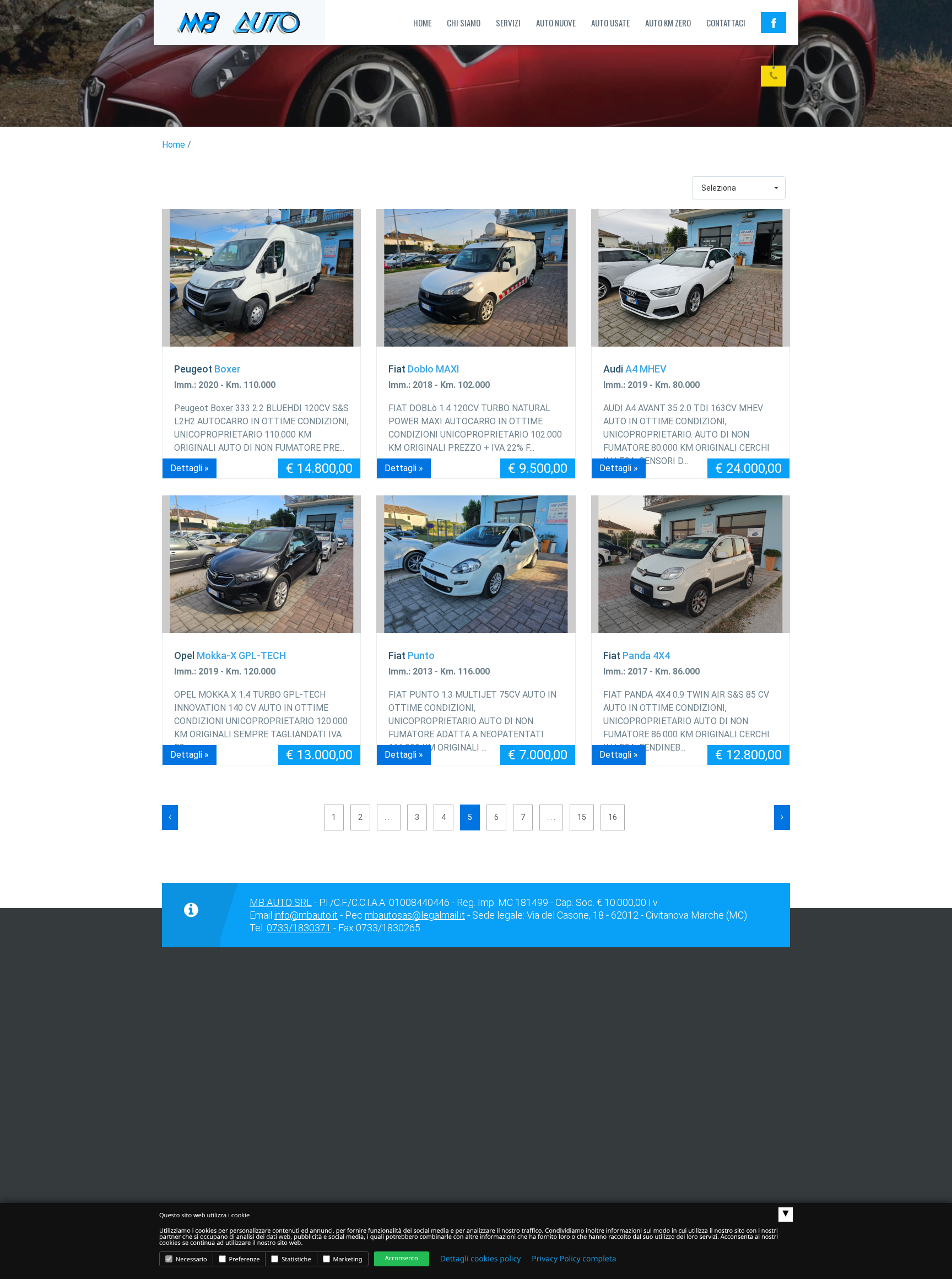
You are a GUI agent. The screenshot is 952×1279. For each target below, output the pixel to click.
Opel (230, 655)
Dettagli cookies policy (480, 1259)
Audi (635, 369)
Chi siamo (463, 23)
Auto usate (610, 23)
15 (581, 817)
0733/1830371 (299, 927)
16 (612, 817)
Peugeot (207, 369)
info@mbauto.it (306, 915)
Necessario (190, 1259)
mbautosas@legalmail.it (415, 915)
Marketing (347, 1259)
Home (422, 23)
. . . (389, 817)
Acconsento (401, 1258)
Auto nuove (556, 23)
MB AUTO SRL (281, 902)
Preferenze (244, 1259)
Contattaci (725, 23)
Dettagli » (189, 468)
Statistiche (295, 1259)
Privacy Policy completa (574, 1259)
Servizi (508, 23)
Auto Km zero (668, 23)
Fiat (423, 369)
